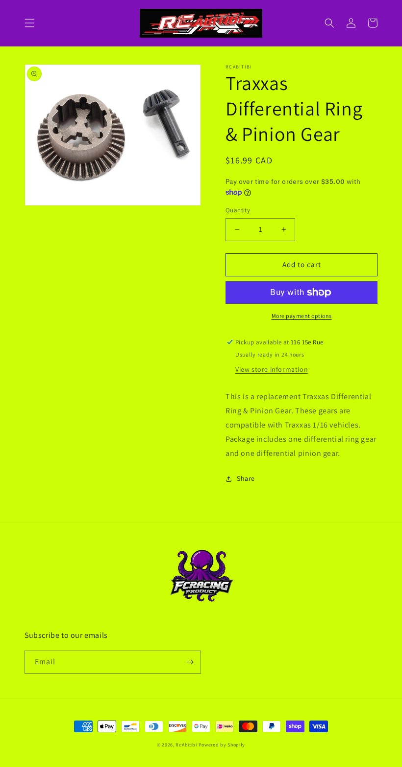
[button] (29, 23)
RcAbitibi (186, 745)
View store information (271, 369)
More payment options (302, 315)
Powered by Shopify (222, 745)
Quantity (238, 210)
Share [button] (246, 478)
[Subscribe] (190, 662)
